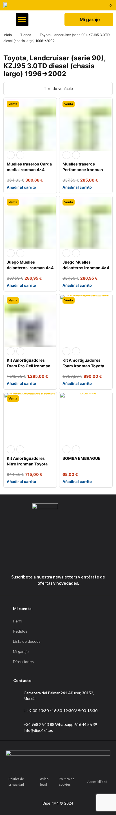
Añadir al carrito (21, 187)
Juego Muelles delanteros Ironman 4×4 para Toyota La (30, 268)
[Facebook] (50, 562)
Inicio (7, 35)
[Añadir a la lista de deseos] (20, 155)
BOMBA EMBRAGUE (82, 458)
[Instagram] (64, 562)
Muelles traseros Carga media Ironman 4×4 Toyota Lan (29, 170)
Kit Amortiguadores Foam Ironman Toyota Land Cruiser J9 (83, 366)
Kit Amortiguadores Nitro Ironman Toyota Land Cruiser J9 (27, 464)
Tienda (25, 35)
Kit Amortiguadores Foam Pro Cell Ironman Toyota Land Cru (28, 366)
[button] (22, 19)
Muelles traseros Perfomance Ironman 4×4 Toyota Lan (83, 170)
